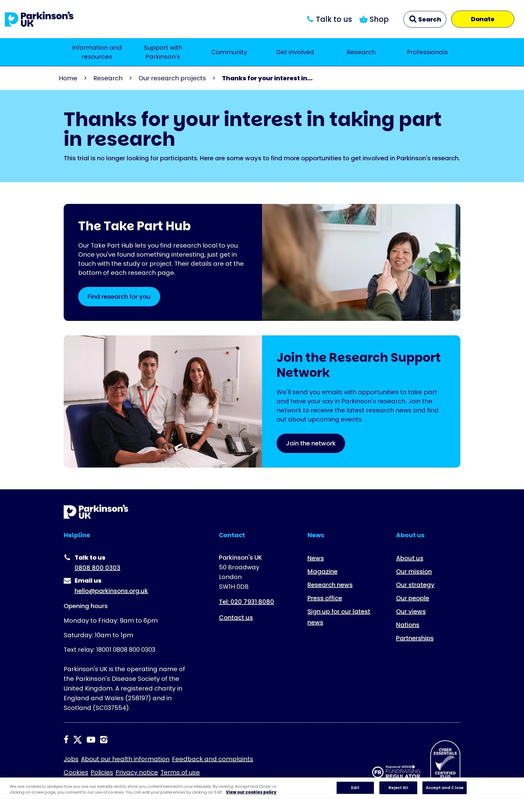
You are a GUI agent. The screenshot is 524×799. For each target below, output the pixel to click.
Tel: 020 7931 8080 (246, 602)
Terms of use (180, 772)
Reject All (398, 788)
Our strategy (415, 585)
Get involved (295, 52)
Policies (102, 772)
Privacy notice (137, 772)
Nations (407, 625)
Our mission (414, 571)
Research (361, 52)
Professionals (427, 52)
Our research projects (172, 78)
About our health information (125, 759)
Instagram (103, 739)
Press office (324, 598)
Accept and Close (444, 788)
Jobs (71, 759)
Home (68, 78)
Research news (330, 585)
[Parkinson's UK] (39, 19)
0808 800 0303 (97, 568)
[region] (262, 788)
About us (409, 558)
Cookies (76, 772)
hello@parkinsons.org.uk (111, 591)
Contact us (236, 617)
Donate (483, 19)
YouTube (91, 739)
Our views (411, 611)
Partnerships (415, 638)
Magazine (322, 571)
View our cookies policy (251, 792)
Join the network (311, 443)
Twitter (77, 739)
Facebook (66, 739)
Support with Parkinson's (163, 52)
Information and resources (97, 52)
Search (429, 19)
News (315, 558)
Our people (412, 598)
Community (229, 52)
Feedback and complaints (212, 759)
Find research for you (119, 296)
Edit (355, 788)
